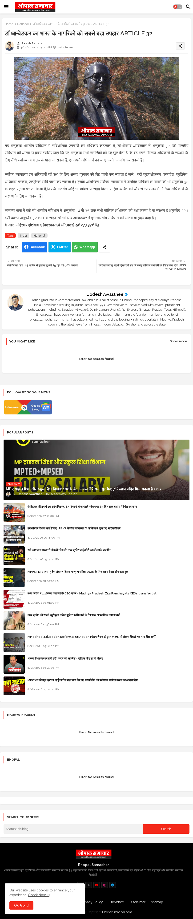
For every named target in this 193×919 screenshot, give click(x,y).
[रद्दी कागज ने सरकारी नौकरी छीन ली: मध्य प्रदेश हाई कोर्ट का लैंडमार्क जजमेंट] (14, 555)
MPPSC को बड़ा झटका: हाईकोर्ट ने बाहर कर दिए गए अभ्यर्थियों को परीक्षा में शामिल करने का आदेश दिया (83, 680)
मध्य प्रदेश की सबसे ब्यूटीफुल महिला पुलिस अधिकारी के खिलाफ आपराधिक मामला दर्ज (74, 615)
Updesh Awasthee (105, 294)
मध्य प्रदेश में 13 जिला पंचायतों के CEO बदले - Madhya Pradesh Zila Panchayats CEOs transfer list (92, 593)
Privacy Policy (92, 902)
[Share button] (104, 247)
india (23, 235)
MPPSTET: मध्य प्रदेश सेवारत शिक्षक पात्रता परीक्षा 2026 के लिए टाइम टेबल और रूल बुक (78, 571)
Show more (178, 341)
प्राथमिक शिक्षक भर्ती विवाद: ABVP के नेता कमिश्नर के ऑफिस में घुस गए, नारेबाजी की (74, 528)
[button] (177, 6)
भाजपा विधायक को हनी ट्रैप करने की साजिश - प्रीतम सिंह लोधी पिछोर (65, 658)
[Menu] (6, 7)
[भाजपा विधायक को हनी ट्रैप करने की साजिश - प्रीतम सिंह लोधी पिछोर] (14, 664)
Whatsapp (87, 247)
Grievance (116, 902)
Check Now (37, 895)
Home (9, 24)
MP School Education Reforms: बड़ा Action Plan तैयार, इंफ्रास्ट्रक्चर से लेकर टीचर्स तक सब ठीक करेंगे (92, 637)
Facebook (37, 247)
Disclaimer (137, 902)
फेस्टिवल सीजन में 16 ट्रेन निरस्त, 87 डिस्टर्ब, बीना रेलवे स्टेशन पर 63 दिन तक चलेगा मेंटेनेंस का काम (82, 506)
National (23, 24)
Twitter (62, 247)
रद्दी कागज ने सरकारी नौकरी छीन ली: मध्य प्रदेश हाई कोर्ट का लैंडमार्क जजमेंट (69, 550)
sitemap (157, 902)
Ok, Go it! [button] (21, 905)
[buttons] (88, 885)
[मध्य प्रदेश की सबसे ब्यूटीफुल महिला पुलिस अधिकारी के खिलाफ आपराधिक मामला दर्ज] (14, 620)
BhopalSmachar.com (117, 912)
